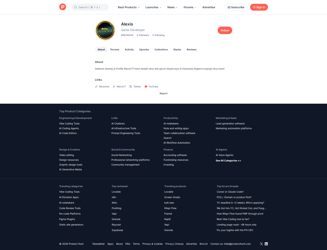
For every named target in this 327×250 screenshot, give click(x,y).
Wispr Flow (170, 208)
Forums (188, 7)
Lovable (116, 191)
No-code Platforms (70, 213)
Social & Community (123, 149)
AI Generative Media (70, 169)
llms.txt (204, 243)
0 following (158, 35)
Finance (168, 149)
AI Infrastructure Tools (123, 128)
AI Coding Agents (69, 128)
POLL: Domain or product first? (234, 197)
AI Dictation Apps (69, 197)
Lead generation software (230, 123)
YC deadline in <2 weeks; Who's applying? (240, 202)
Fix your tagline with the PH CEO (235, 230)
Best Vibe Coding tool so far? (233, 219)
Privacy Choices (174, 243)
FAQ (127, 243)
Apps (110, 243)
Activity (129, 49)
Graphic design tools (70, 164)
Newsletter (99, 243)
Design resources (69, 159)
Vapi (114, 213)
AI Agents (221, 149)
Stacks (177, 49)
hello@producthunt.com (237, 243)
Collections (161, 49)
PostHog (116, 208)
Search (167, 137)
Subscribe (237, 7)
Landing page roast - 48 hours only (236, 224)
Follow (225, 30)
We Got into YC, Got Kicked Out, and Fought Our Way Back (241, 208)
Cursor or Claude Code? (230, 191)
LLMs (114, 118)
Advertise (208, 7)
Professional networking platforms (130, 159)
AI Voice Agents (224, 155)
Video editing (66, 155)
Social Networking (121, 155)
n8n (114, 197)
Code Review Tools (70, 208)
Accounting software (175, 155)
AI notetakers (171, 123)
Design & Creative (69, 149)
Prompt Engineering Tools (125, 133)
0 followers (143, 35)
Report (164, 93)
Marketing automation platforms (234, 128)
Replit (167, 219)
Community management (125, 164)
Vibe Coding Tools (69, 123)
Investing (169, 164)
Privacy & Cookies (152, 243)
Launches (152, 7)
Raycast (116, 224)
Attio (114, 202)
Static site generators (71, 224)
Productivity (171, 118)
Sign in (260, 7)
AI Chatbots (118, 123)
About (101, 49)
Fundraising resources (176, 159)
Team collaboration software (179, 133)
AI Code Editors (68, 133)
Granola (116, 219)
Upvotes (144, 49)
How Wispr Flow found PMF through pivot (240, 213)
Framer (168, 213)
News (171, 7)
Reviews (192, 49)
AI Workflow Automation (177, 142)
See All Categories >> (228, 160)
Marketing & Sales (226, 118)
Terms (136, 243)
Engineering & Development (75, 118)
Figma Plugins (67, 219)
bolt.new (169, 202)
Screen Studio (172, 197)
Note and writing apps (176, 128)
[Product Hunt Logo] (62, 7)
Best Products (127, 7)
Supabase (117, 230)
